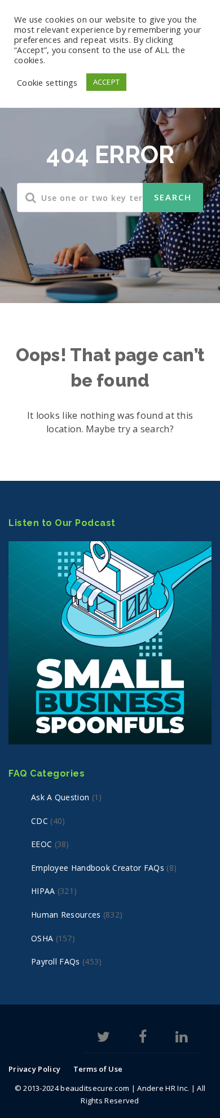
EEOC (41, 844)
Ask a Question (60, 797)
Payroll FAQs (55, 961)
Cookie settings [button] (47, 82)
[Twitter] (103, 1038)
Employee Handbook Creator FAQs (97, 867)
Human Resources (66, 914)
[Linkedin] (181, 1038)
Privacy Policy (34, 1069)
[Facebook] (143, 1038)
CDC (39, 821)
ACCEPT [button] (106, 82)
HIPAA (43, 890)
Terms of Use (98, 1069)
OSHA (42, 938)
